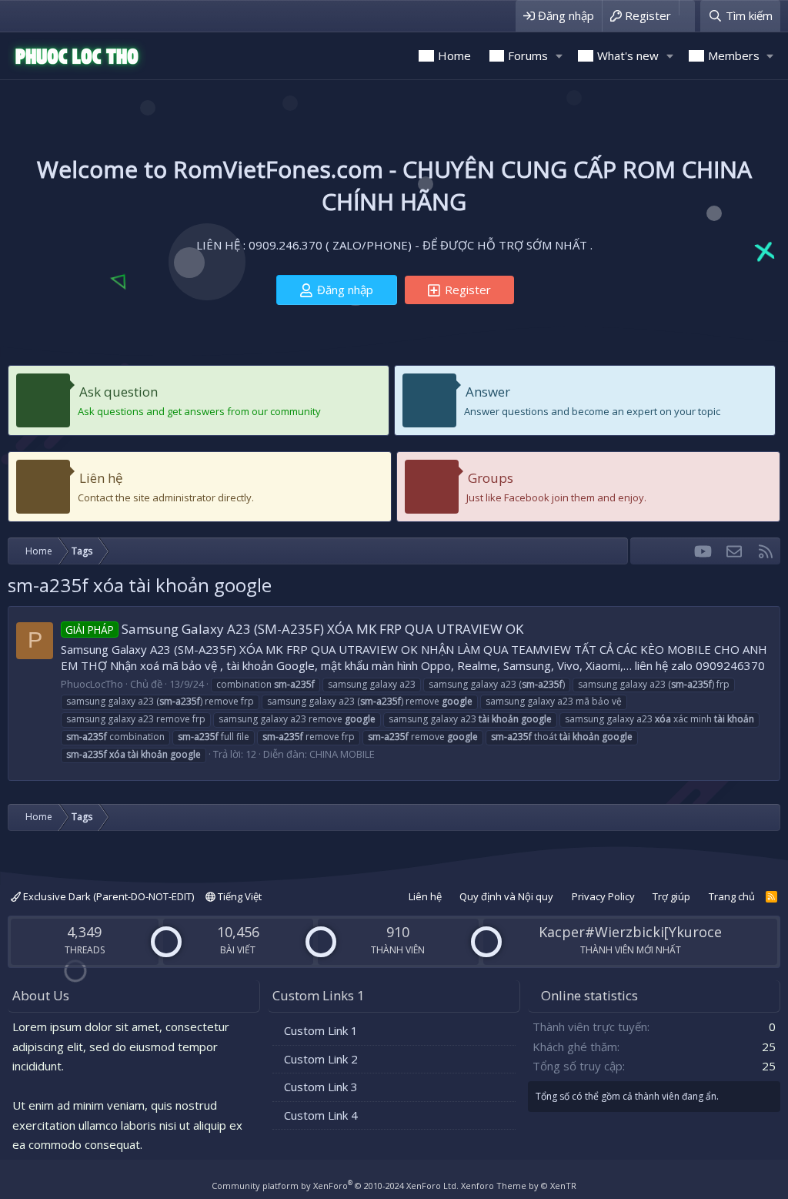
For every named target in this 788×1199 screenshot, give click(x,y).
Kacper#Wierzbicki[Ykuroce (630, 932)
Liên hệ (101, 478)
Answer (488, 391)
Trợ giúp (671, 896)
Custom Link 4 (321, 1115)
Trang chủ (732, 896)
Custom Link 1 (321, 1030)
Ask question (118, 391)
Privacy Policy (603, 896)
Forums (528, 55)
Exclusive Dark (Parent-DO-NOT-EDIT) (107, 896)
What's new (628, 55)
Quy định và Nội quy (506, 896)
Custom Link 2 (321, 1059)
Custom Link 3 (321, 1086)
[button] (559, 55)
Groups (490, 478)
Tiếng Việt (238, 896)
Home (454, 55)
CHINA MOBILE (342, 754)
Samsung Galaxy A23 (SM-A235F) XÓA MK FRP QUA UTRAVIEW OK (294, 629)
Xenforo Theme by (518, 1185)
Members (734, 55)
